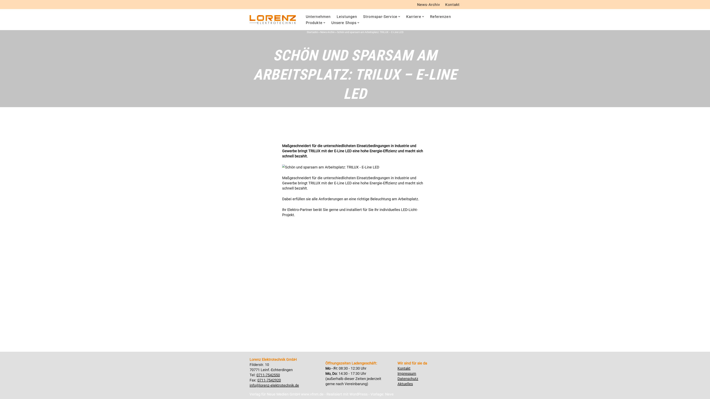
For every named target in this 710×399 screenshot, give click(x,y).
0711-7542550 (268, 375)
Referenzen (440, 16)
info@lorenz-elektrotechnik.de (274, 385)
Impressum (407, 373)
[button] (399, 17)
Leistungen (347, 16)
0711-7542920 (269, 380)
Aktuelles (405, 384)
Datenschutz (408, 378)
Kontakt (452, 4)
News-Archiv (428, 4)
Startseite (312, 32)
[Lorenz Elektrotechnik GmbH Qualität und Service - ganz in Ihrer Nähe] (273, 19)
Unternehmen (318, 16)
